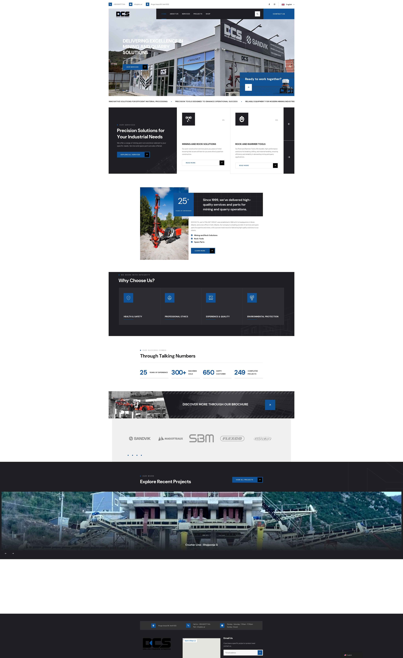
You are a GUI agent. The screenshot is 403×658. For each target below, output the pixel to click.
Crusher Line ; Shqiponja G (201, 519)
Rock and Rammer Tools (250, 144)
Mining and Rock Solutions (199, 144)
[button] (123, 90)
